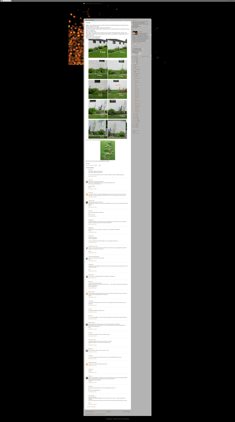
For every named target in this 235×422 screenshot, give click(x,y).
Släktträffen (137, 109)
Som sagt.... (137, 76)
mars (136, 118)
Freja (89, 332)
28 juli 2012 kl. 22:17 (92, 372)
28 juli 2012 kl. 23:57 (92, 391)
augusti (136, 73)
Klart (133, 131)
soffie (89, 355)
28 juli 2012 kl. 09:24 (92, 232)
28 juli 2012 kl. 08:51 (92, 188)
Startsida (108, 411)
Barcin (120, 418)
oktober (136, 69)
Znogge (90, 264)
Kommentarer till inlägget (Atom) (99, 414)
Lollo (89, 210)
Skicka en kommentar (91, 406)
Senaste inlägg (90, 411)
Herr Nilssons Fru (92, 246)
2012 (135, 62)
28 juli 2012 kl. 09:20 (92, 224)
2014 (135, 59)
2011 (135, 124)
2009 (135, 127)
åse (89, 308)
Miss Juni (90, 395)
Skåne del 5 (137, 88)
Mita (89, 376)
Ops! (135, 83)
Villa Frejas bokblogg (92, 256)
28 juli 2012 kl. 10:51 (92, 277)
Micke (89, 386)
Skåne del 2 (137, 93)
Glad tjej (136, 99)
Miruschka (90, 291)
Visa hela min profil (136, 42)
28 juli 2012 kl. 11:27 (92, 297)
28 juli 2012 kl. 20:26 (92, 351)
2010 (135, 125)
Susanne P (90, 322)
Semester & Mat (91, 362)
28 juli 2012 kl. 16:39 (92, 329)
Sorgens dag (137, 82)
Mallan (89, 348)
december (137, 64)
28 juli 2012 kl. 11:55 (92, 305)
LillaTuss (90, 274)
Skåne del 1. (137, 95)
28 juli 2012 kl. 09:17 (92, 216)
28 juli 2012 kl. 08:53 (92, 207)
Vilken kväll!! (137, 103)
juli (135, 75)
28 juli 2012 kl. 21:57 (92, 365)
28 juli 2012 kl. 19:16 (92, 345)
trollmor (90, 369)
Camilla (140, 31)
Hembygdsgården (137, 107)
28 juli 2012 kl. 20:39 (92, 358)
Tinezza (90, 300)
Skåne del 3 (137, 91)
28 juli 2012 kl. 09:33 (92, 242)
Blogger (127, 418)
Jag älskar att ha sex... (137, 97)
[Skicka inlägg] (99, 165)
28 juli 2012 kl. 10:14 (92, 260)
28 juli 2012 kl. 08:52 (92, 196)
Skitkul (136, 87)
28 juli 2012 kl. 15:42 (92, 318)
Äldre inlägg (126, 411)
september (137, 70)
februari (136, 120)
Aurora (89, 192)
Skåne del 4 (137, 90)
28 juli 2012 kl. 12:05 (92, 312)
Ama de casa (91, 339)
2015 (135, 57)
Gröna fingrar (137, 105)
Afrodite (90, 235)
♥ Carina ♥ (90, 200)
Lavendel (136, 80)
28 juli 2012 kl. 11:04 (92, 288)
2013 (135, 61)
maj (135, 115)
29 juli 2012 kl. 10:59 (92, 404)
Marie (89, 281)
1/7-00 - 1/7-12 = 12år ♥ (137, 111)
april (136, 117)
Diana (89, 169)
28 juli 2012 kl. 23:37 (92, 382)
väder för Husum (135, 133)
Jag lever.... (137, 85)
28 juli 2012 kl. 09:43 (92, 252)
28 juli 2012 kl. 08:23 (92, 176)
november (137, 66)
